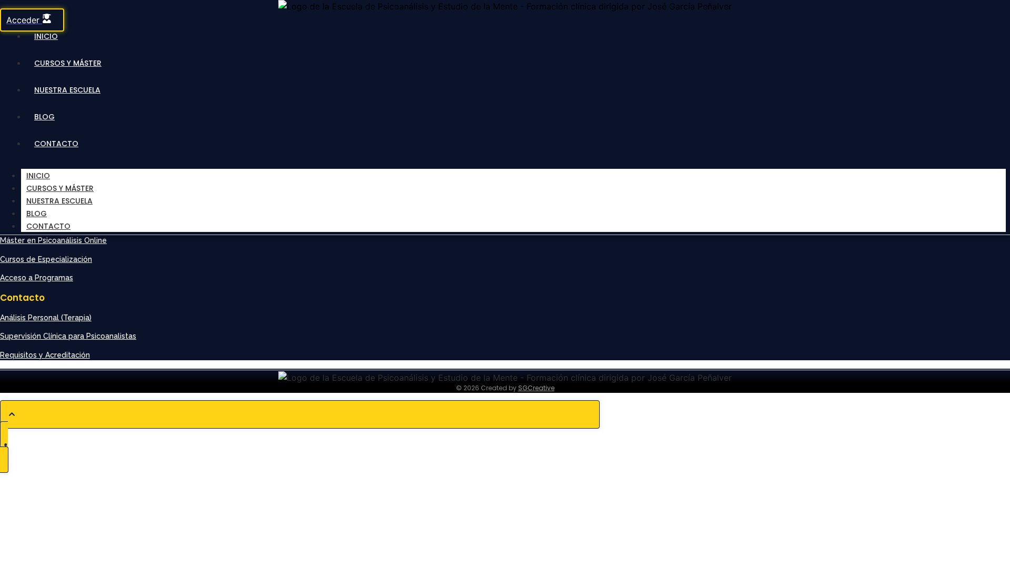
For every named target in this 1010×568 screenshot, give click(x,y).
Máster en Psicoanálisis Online (53, 240)
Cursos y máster (68, 63)
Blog (44, 116)
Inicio (46, 36)
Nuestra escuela (67, 90)
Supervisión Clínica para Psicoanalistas (68, 336)
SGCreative (536, 387)
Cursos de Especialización (46, 259)
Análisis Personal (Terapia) (46, 317)
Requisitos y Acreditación (45, 355)
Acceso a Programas (36, 277)
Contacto (56, 143)
